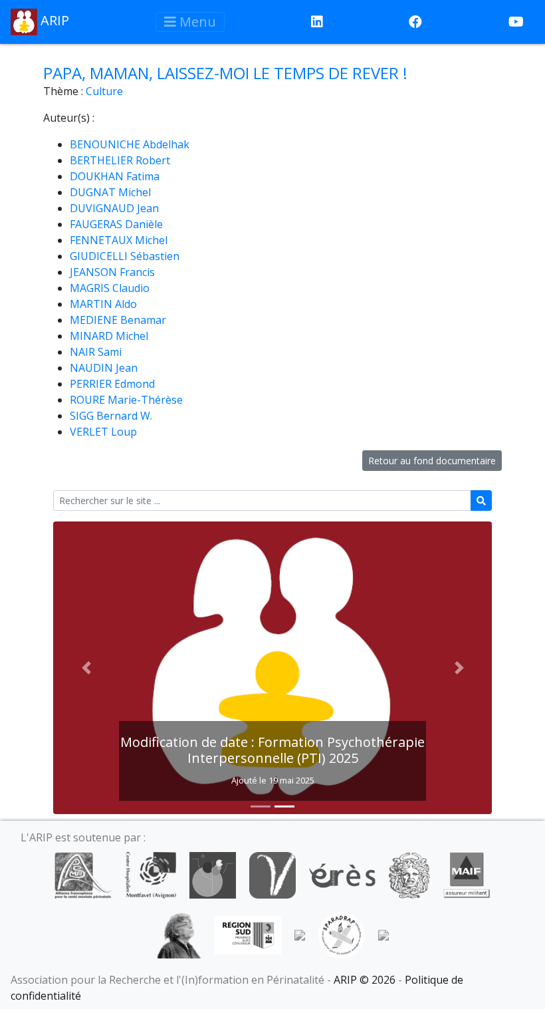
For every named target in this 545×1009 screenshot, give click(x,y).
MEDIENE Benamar (118, 320)
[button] (86, 667)
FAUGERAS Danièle (116, 224)
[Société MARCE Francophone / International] (300, 934)
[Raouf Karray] (179, 934)
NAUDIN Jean (104, 367)
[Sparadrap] (342, 934)
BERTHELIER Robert (120, 160)
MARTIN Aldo (103, 304)
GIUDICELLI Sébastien (124, 256)
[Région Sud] (248, 934)
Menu (196, 22)
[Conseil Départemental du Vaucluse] (272, 874)
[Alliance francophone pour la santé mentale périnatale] (83, 874)
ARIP (53, 20)
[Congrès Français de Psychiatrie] (213, 874)
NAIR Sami (96, 352)
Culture (104, 91)
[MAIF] (467, 874)
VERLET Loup (103, 431)
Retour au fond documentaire (432, 460)
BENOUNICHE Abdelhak (129, 144)
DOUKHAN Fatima (115, 176)
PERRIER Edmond (112, 383)
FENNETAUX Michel (118, 240)
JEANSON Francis (112, 272)
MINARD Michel (109, 336)
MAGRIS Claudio (110, 288)
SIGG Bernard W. (111, 415)
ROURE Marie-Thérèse (126, 399)
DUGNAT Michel (110, 192)
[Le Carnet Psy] (409, 874)
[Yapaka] (383, 934)
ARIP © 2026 (364, 979)
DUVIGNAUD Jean (114, 208)
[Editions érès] (342, 874)
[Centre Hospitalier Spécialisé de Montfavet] (150, 874)
